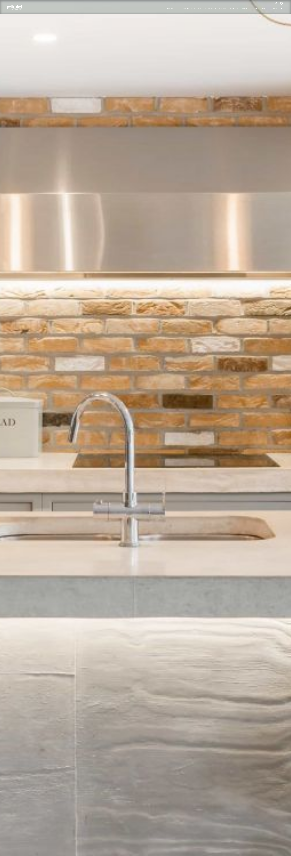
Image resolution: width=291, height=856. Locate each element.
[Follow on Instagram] (281, 3)
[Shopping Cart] (281, 9)
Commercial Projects (216, 9)
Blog (263, 9)
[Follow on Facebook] (276, 3)
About (170, 9)
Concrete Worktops (190, 9)
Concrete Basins (239, 9)
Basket (255, 9)
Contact (273, 9)
